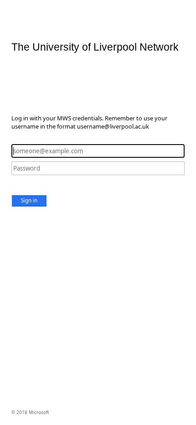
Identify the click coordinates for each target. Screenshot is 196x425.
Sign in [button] (29, 200)
